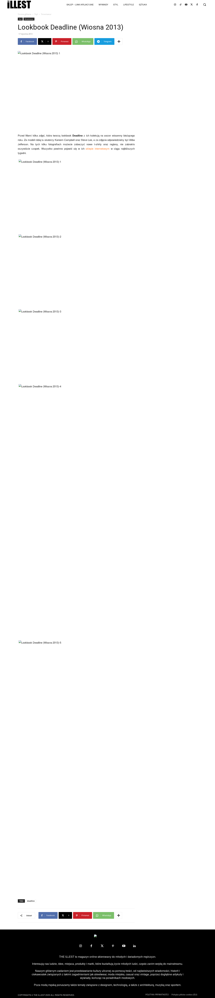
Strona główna (24, 14)
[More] (118, 41)
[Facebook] (197, 4)
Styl (36, 14)
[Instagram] (175, 4)
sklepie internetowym (98, 148)
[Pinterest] (113, 946)
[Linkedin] (134, 946)
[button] (205, 5)
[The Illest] (19, 4)
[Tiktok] (180, 4)
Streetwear (29, 19)
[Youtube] (186, 4)
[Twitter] (191, 4)
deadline (31, 901)
